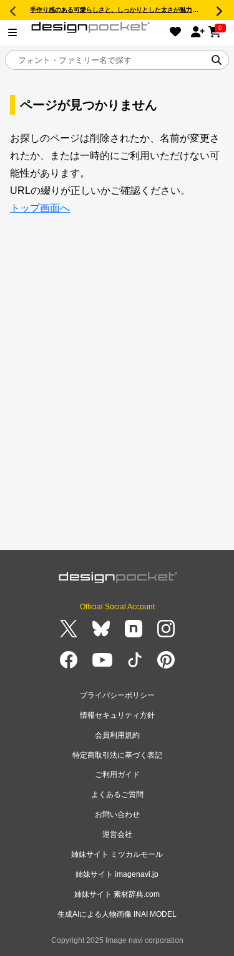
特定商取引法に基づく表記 (117, 755)
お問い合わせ (117, 814)
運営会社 (117, 834)
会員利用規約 (117, 735)
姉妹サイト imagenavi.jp (117, 874)
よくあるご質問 (117, 794)
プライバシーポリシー (117, 695)
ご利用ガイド (117, 774)
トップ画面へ (40, 208)
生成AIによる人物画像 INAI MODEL (117, 914)
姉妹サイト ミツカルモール (117, 854)
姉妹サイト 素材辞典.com (117, 894)
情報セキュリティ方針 (117, 715)
